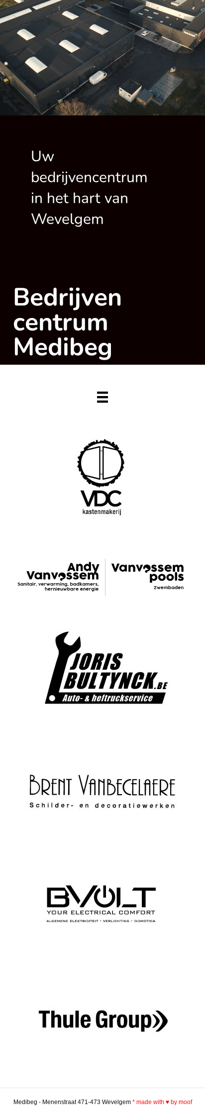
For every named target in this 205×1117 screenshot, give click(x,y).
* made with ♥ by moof (162, 1102)
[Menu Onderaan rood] (102, 397)
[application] (102, 57)
